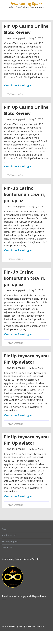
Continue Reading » (18, 85)
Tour (4, 529)
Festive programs (10, 541)
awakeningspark (16, 38)
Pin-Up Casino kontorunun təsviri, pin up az (24, 194)
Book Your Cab (9, 535)
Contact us (7, 547)
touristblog (39, 626)
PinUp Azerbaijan (15, 94)
